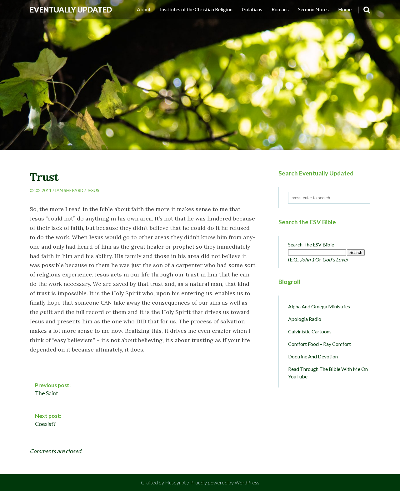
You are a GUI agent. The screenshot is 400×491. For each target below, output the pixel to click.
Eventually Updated (71, 9)
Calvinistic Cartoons (310, 331)
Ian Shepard (69, 190)
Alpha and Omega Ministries (319, 306)
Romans (280, 9)
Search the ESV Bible (311, 244)
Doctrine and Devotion (313, 356)
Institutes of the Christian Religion (196, 9)
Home (345, 9)
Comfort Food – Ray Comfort (319, 344)
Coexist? (48, 420)
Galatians (252, 9)
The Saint (53, 389)
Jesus (93, 190)
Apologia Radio (304, 319)
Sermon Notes (313, 9)
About (144, 9)
